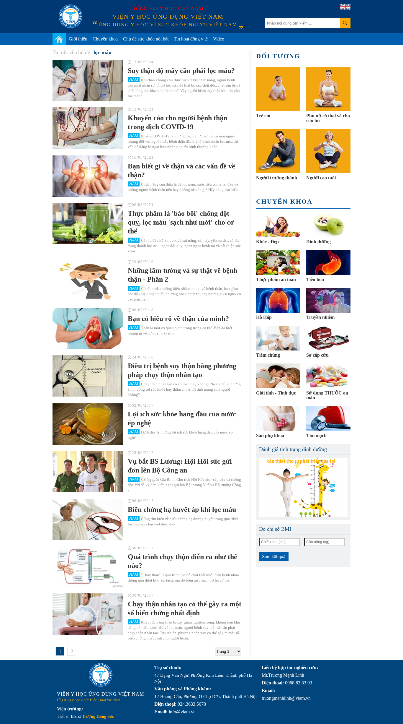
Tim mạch (316, 435)
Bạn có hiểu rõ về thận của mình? (178, 318)
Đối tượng (278, 56)
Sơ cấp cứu (317, 355)
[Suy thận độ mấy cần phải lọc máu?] (88, 80)
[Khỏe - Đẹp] (278, 224)
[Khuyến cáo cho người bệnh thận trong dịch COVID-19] (88, 128)
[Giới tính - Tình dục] (278, 375)
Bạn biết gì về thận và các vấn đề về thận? (181, 170)
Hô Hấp (264, 317)
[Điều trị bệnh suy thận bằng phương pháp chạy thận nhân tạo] (88, 376)
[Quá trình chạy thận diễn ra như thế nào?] (88, 566)
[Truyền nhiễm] (328, 300)
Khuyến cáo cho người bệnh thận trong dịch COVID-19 (177, 122)
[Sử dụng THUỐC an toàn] (328, 375)
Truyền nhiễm (320, 317)
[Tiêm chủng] (278, 338)
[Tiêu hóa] (328, 262)
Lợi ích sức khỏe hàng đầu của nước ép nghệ (182, 418)
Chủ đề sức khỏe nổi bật (145, 38)
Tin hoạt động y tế (191, 38)
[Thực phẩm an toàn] (278, 262)
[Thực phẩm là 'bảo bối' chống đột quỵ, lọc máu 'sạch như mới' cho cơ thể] (88, 223)
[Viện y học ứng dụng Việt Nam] (100, 675)
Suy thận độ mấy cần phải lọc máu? (181, 70)
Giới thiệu (78, 38)
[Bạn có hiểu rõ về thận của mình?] (88, 328)
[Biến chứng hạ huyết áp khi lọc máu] (88, 519)
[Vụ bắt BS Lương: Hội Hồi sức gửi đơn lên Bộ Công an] (88, 471)
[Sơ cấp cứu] (328, 338)
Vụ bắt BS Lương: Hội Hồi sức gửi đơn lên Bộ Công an (180, 465)
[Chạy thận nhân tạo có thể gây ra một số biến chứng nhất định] (88, 614)
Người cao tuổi (321, 177)
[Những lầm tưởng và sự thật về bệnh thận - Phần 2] (88, 280)
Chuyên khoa (105, 38)
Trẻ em (263, 115)
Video (218, 38)
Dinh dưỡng (318, 241)
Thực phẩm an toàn (276, 279)
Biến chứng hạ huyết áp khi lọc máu (182, 509)
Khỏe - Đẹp (267, 241)
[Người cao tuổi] (328, 151)
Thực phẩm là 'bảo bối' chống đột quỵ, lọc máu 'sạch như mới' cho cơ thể (181, 222)
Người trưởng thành (276, 177)
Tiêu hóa (315, 279)
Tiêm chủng (268, 355)
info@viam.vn (182, 711)
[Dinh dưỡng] (328, 224)
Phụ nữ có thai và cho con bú (328, 118)
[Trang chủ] (59, 39)
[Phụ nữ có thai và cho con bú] (328, 89)
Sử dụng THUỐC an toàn (327, 395)
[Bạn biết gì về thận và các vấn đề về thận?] (88, 176)
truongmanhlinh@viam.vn (286, 698)
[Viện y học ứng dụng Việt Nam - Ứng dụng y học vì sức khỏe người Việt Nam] (70, 16)
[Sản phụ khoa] (278, 418)
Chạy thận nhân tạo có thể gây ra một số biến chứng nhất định (184, 608)
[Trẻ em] (278, 89)
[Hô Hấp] (278, 300)
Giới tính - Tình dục (276, 392)
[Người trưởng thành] (278, 151)
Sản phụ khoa (270, 435)
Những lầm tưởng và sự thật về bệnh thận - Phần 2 (182, 275)
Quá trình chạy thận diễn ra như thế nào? (182, 561)
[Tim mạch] (328, 418)
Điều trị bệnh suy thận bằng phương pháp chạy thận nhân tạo (182, 370)
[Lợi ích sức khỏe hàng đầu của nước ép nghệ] (88, 424)
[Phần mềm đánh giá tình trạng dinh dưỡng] (303, 487)
